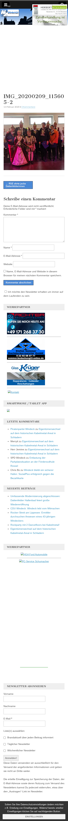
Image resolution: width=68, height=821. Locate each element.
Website (7, 264)
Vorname (8, 693)
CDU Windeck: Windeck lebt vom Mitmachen (35, 508)
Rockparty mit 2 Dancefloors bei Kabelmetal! (34, 524)
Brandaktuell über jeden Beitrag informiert (30, 737)
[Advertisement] (34, 58)
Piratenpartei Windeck (22, 429)
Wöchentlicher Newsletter (21, 750)
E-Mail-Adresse (12, 255)
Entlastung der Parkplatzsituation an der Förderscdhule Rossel (32, 461)
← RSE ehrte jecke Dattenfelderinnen (16, 185)
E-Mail (7, 718)
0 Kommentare (28, 107)
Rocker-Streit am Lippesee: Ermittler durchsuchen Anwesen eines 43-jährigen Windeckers (32, 516)
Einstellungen (34, 816)
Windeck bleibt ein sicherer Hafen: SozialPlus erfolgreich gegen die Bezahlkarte (32, 474)
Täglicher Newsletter (18, 744)
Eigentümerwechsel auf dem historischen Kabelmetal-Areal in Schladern (35, 433)
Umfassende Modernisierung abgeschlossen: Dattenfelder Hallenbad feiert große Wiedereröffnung (35, 500)
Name (7, 247)
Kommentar (10, 214)
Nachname (9, 706)
